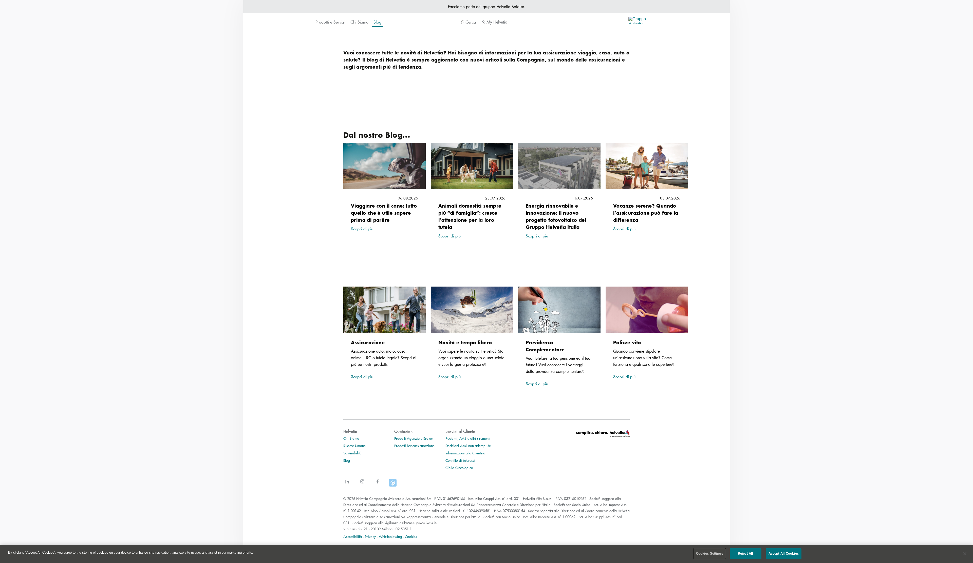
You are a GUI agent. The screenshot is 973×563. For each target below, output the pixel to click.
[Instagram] (362, 484)
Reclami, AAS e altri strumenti (467, 438)
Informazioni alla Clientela (465, 452)
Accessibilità (352, 536)
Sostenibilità (352, 452)
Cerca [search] (470, 22)
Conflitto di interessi (460, 460)
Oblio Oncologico (459, 467)
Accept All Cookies (784, 553)
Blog (346, 460)
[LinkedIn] (347, 484)
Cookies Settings (709, 553)
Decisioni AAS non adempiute (468, 445)
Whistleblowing (390, 536)
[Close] (964, 553)
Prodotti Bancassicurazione (414, 445)
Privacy (370, 536)
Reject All (745, 553)
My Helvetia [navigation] (496, 22)
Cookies (411, 536)
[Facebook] (377, 484)
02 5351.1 (404, 528)
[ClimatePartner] (393, 484)
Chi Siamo (351, 438)
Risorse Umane (354, 445)
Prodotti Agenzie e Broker (413, 438)
